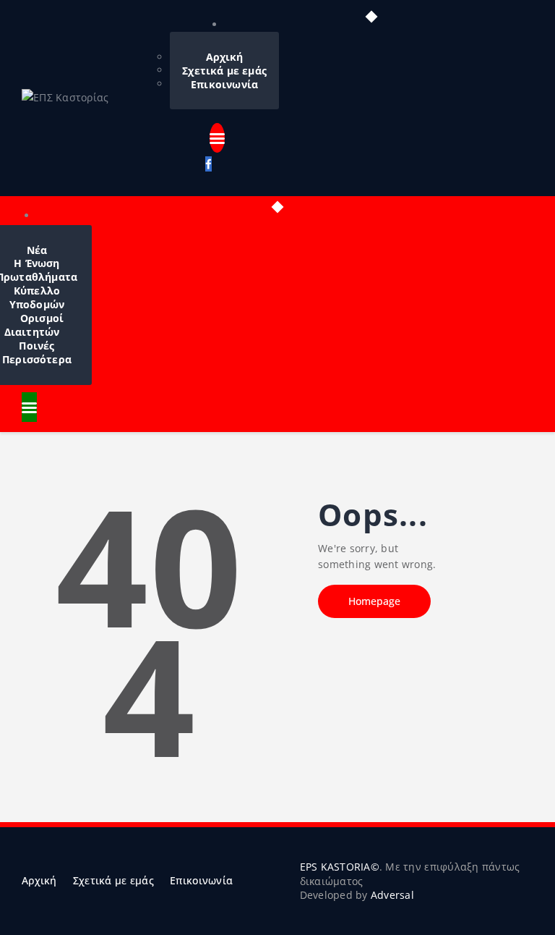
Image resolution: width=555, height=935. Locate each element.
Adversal (392, 895)
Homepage (374, 601)
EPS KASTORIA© (339, 866)
